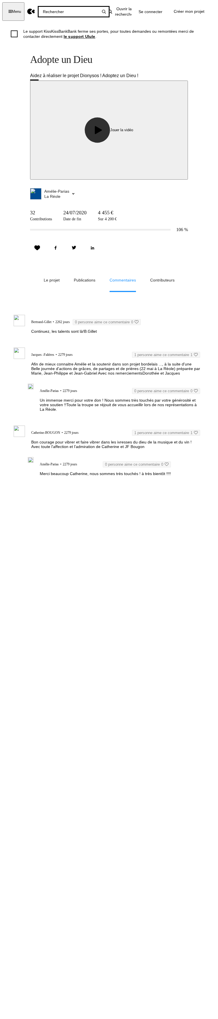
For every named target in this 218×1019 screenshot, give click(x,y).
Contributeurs (162, 280)
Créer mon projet (189, 11)
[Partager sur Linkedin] (92, 248)
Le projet (52, 280)
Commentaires (123, 280)
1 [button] (163, 355)
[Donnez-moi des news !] (37, 248)
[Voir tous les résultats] (103, 11)
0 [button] (104, 322)
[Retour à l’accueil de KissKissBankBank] (31, 11)
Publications (84, 280)
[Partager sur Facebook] (56, 248)
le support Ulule (79, 36)
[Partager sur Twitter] (74, 248)
